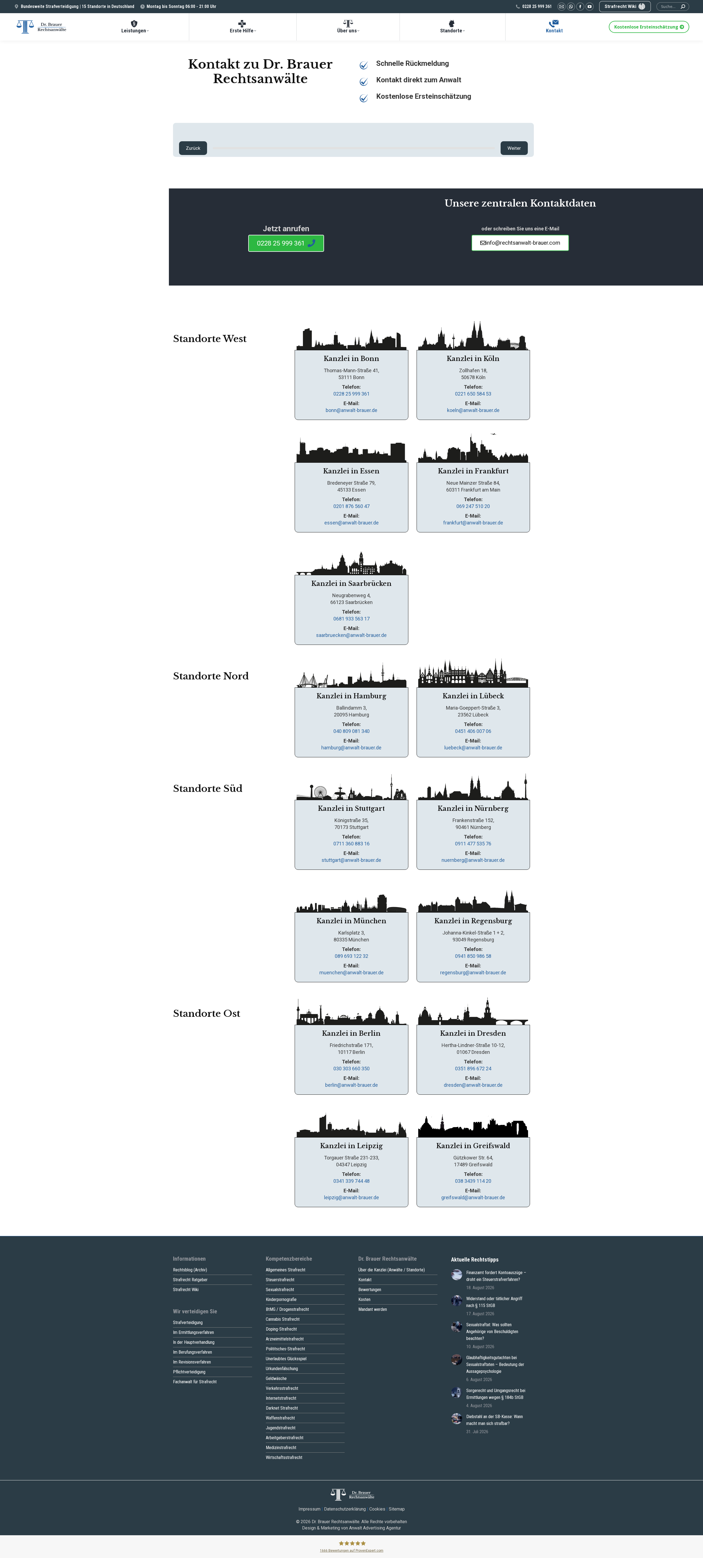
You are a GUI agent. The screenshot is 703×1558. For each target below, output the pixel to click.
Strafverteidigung (188, 1322)
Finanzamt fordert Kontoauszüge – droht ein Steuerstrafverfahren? (496, 1276)
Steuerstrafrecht (280, 1279)
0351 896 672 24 (473, 1068)
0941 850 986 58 (473, 956)
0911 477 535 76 (473, 843)
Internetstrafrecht (281, 1398)
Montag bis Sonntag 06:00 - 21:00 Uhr (181, 6)
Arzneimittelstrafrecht (285, 1339)
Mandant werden (372, 1309)
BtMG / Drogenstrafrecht (287, 1309)
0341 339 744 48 (351, 1181)
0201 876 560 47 (351, 506)
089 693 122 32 (351, 956)
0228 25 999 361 (537, 6)
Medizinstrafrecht (281, 1447)
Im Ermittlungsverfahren (193, 1332)
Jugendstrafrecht (280, 1427)
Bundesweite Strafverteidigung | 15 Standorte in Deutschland (77, 6)
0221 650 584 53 (473, 394)
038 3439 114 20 (473, 1181)
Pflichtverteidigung (189, 1371)
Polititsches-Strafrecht (285, 1348)
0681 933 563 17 (351, 619)
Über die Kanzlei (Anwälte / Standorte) (391, 1269)
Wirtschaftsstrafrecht (284, 1457)
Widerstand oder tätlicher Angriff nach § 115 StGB (494, 1302)
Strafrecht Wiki (186, 1289)
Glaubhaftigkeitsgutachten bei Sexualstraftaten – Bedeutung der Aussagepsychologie (495, 1364)
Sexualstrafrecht (280, 1289)
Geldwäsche (276, 1378)
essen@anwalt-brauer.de (351, 523)
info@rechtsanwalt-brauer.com (523, 242)
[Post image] (456, 1274)
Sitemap (397, 1509)
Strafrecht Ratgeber (190, 1279)
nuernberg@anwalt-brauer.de (473, 860)
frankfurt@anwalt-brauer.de (473, 523)
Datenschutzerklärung (345, 1509)
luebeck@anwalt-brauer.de (473, 747)
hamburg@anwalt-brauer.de (351, 747)
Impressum (309, 1509)
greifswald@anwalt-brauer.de (473, 1197)
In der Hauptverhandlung (193, 1342)
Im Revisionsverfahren (192, 1362)
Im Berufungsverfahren (192, 1352)
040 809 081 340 (351, 731)
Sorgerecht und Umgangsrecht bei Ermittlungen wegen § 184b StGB (495, 1394)
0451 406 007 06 (473, 731)
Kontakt (365, 1279)
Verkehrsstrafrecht (282, 1388)
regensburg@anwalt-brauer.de (473, 972)
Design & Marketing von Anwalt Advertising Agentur (351, 1528)
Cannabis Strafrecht (283, 1319)
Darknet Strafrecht (282, 1408)
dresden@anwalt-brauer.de (473, 1085)
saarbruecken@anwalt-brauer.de (351, 635)
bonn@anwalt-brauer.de (351, 410)
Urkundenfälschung (282, 1368)
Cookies (377, 1509)
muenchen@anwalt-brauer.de (351, 972)
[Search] (683, 6)
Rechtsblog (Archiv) (190, 1269)
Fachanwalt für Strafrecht (195, 1381)
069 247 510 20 (473, 506)
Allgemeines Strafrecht (285, 1269)
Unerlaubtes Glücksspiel (286, 1358)
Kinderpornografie (281, 1299)
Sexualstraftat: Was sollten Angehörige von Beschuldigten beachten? (492, 1331)
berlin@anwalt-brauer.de (351, 1085)
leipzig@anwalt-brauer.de (351, 1197)
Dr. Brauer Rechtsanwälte (335, 1521)
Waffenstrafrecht (280, 1418)
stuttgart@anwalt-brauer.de (351, 860)
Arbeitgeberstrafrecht (284, 1437)
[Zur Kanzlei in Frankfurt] (351, 446)
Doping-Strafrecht (281, 1329)
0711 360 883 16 (351, 843)
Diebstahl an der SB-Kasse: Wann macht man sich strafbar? (494, 1420)
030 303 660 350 (351, 1068)
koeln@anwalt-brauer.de (473, 410)
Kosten (364, 1299)
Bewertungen (369, 1289)
